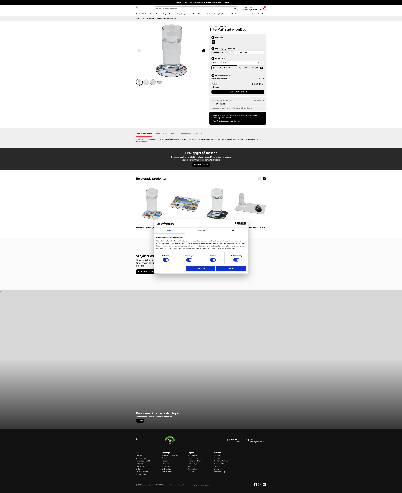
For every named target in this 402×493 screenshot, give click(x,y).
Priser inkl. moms (198, 485)
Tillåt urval (201, 268)
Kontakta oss (201, 164)
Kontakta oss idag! (147, 271)
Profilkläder (191, 455)
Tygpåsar (165, 466)
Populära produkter (165, 455)
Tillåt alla (231, 268)
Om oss (139, 455)
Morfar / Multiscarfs (217, 461)
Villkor (138, 469)
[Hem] (144, 8)
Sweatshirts (217, 464)
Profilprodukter (191, 461)
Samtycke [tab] (169, 231)
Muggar (217, 455)
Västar (216, 469)
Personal (139, 464)
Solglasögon (191, 469)
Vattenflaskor (165, 469)
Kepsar (165, 461)
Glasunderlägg (151, 19)
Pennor (191, 466)
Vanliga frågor (139, 458)
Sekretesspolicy (139, 472)
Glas (142, 19)
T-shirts (165, 458)
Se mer (140, 421)
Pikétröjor (191, 472)
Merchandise (191, 458)
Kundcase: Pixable (139, 461)
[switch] (189, 260)
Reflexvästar (165, 472)
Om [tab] (232, 230)
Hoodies (165, 464)
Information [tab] (201, 230)
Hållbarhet (139, 466)
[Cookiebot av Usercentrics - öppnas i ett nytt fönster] (236, 223)
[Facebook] (255, 484)
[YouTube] (264, 484)
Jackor (217, 466)
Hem (137, 19)
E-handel (173, 485)
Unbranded (222, 26)
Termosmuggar (217, 472)
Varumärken (139, 474)
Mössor (217, 458)
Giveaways (191, 464)
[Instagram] (260, 484)
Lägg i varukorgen (237, 92)
